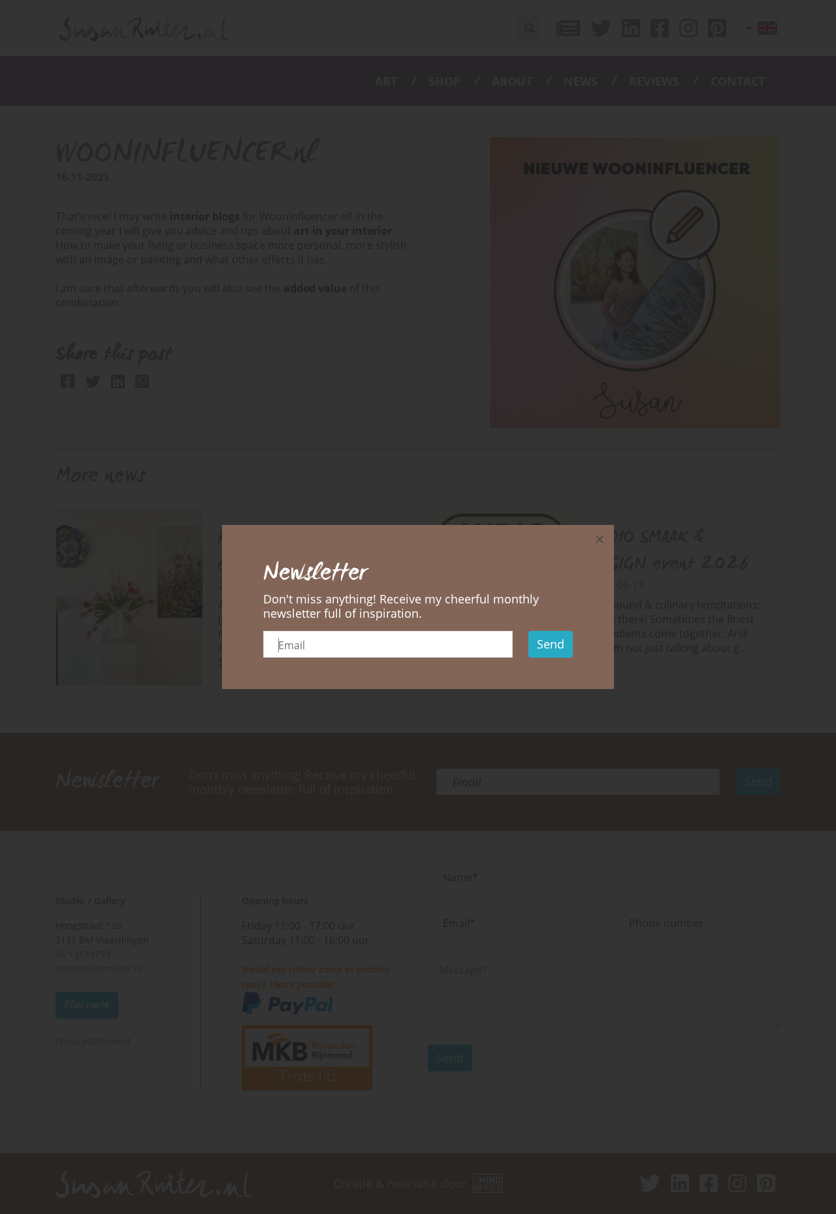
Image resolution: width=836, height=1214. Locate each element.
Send (550, 644)
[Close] (599, 539)
